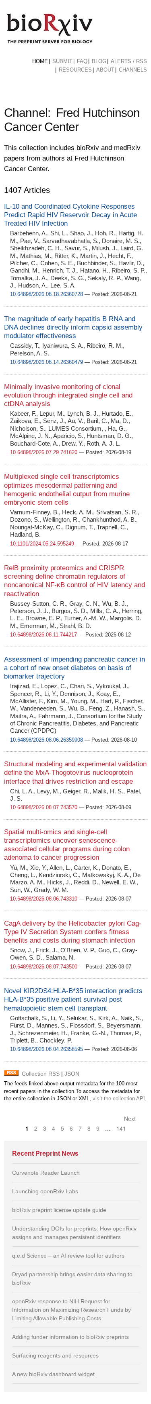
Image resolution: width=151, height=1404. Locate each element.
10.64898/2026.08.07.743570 (43, 807)
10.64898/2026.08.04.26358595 (46, 1049)
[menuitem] (40, 61)
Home (40, 61)
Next (130, 1118)
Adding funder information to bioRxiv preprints (70, 1337)
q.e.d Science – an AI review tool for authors (68, 1255)
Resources (75, 70)
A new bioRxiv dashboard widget (53, 1374)
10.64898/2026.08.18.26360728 (46, 294)
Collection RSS (41, 1073)
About (105, 70)
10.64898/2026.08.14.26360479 (46, 362)
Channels (133, 70)
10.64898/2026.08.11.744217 (43, 635)
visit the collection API (119, 1099)
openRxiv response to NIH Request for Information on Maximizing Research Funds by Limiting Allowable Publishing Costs (71, 1310)
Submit (62, 61)
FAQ (82, 61)
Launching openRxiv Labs (45, 1191)
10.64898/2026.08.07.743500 (43, 967)
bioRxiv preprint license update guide (59, 1210)
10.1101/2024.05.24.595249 (42, 544)
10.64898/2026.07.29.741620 (43, 452)
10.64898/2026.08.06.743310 (43, 899)
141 (121, 1128)
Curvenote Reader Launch (46, 1172)
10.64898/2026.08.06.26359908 (46, 740)
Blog (99, 61)
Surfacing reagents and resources (55, 1355)
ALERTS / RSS (129, 61)
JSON (71, 1073)
